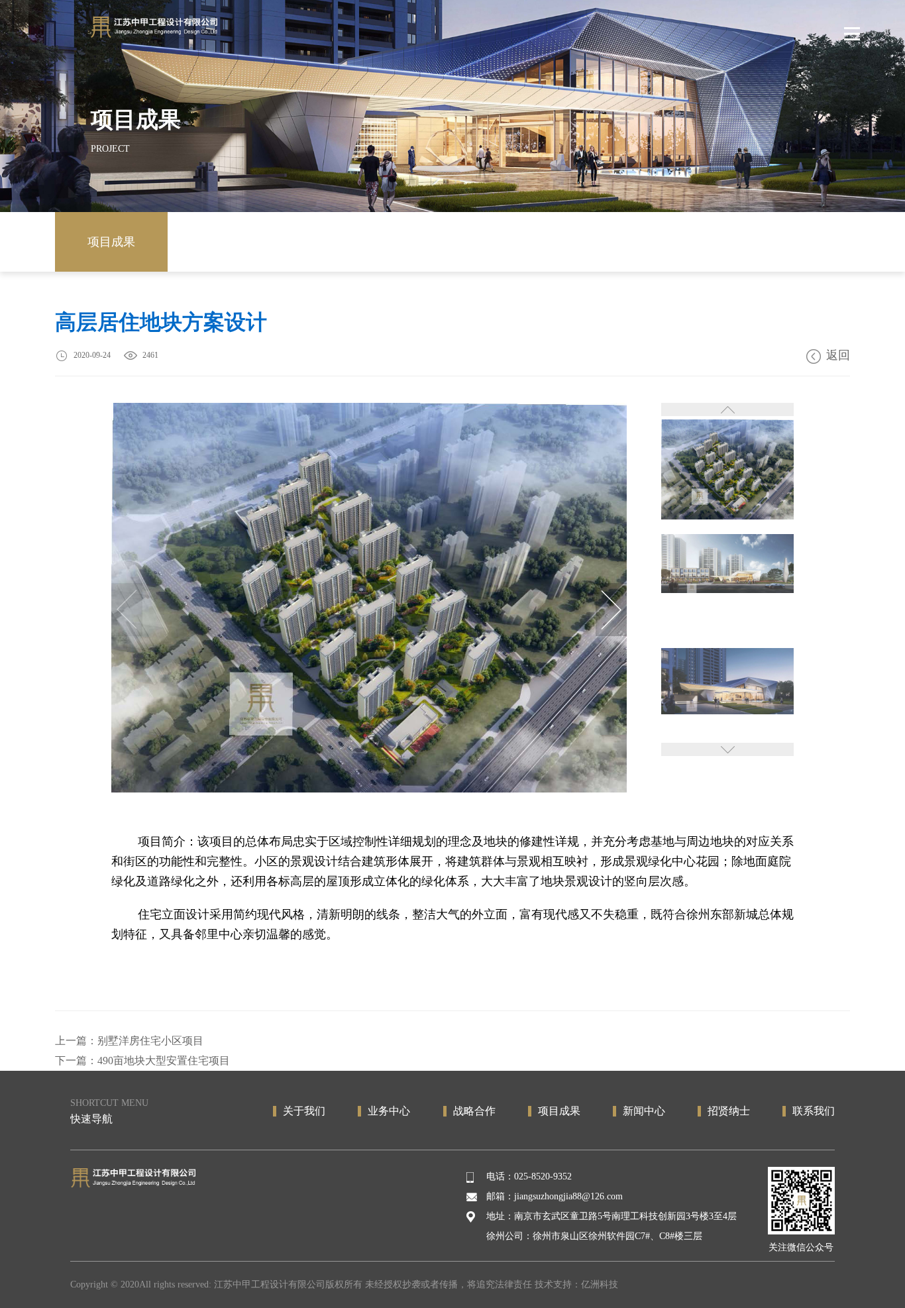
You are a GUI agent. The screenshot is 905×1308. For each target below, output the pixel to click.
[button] (611, 609)
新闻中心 (644, 1111)
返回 (838, 355)
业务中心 (389, 1111)
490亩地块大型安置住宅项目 (163, 1060)
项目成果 (111, 241)
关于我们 (304, 1111)
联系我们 (813, 1111)
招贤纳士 (729, 1111)
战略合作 (474, 1111)
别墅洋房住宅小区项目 (150, 1040)
